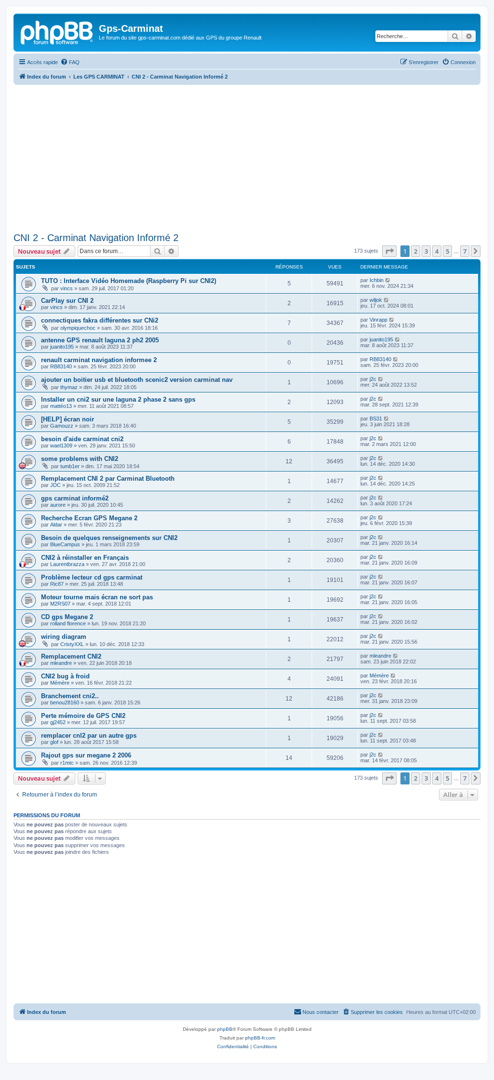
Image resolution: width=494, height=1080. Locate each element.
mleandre (61, 663)
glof (54, 742)
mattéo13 (61, 406)
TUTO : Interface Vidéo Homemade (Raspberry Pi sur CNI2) (128, 280)
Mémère (59, 683)
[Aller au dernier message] (388, 280)
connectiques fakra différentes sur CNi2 (99, 320)
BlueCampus (65, 544)
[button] (389, 251)
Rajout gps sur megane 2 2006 (86, 755)
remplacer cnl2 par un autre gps (89, 735)
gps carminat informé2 (75, 498)
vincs (66, 288)
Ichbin (377, 280)
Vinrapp (378, 320)
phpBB (225, 1029)
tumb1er (70, 466)
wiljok (376, 300)
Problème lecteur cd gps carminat (91, 577)
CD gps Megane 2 (67, 617)
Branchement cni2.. (70, 696)
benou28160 (64, 702)
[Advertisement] (247, 157)
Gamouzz (61, 426)
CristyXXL (72, 644)
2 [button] (415, 251)
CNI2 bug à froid (65, 676)
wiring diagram (63, 636)
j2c (373, 379)
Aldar (56, 524)
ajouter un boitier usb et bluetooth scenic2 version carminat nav (137, 379)
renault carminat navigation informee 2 (99, 360)
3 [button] (426, 251)
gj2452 (58, 722)
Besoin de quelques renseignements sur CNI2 (109, 537)
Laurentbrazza (67, 564)
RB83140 (61, 366)
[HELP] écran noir (67, 419)
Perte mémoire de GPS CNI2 (83, 715)
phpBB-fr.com (260, 1037)
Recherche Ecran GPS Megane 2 (89, 518)
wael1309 (61, 445)
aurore (58, 505)
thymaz (69, 387)
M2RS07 (60, 604)
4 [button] (437, 251)
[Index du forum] (57, 31)
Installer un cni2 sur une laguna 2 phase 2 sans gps (118, 399)
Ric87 (57, 584)
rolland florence (68, 623)
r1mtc (67, 763)
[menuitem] (70, 62)
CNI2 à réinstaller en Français (85, 557)
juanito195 (62, 347)
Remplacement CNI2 (71, 656)
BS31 (376, 418)
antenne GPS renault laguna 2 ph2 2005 (100, 340)
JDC (55, 485)
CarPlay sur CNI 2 (67, 300)
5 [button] (447, 251)
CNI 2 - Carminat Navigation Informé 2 (96, 237)
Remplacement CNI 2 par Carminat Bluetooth (108, 478)
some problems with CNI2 (79, 458)
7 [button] (465, 251)
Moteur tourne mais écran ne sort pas (97, 597)
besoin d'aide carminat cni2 (82, 439)
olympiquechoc (78, 328)
